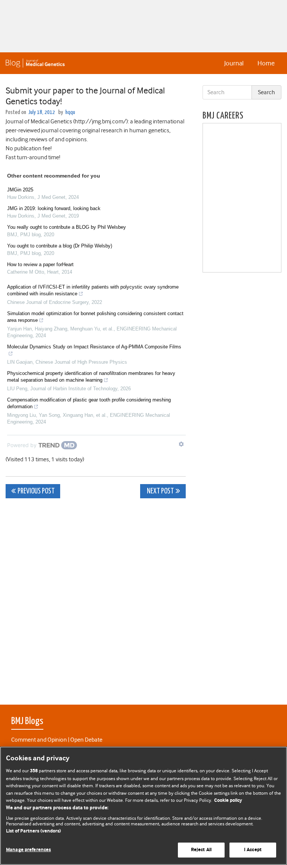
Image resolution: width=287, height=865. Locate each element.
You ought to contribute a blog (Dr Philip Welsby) (59, 246)
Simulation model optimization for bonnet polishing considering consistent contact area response (95, 317)
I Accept (253, 850)
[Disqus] (96, 597)
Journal (234, 63)
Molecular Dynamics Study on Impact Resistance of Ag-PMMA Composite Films (94, 347)
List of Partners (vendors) (33, 831)
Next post (160, 491)
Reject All (201, 850)
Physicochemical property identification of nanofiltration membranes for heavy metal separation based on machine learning (91, 376)
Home (266, 63)
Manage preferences (28, 850)
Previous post (36, 491)
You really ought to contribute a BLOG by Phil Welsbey (66, 227)
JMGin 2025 (20, 190)
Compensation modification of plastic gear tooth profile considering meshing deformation (89, 403)
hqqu (70, 112)
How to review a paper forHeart (40, 264)
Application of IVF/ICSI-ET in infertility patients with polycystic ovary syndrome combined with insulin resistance (93, 290)
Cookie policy (228, 800)
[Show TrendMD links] (181, 444)
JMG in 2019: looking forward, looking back (54, 208)
